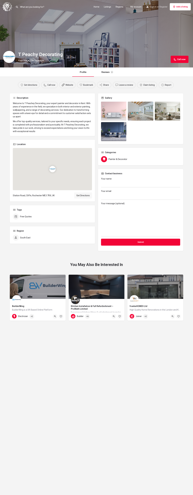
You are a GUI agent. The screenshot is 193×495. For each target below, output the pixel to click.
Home (96, 7)
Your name (106, 179)
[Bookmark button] (61, 316)
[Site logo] (7, 6)
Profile (83, 72)
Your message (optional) (113, 203)
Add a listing (182, 7)
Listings (107, 7)
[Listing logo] (9, 57)
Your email (106, 191)
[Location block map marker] (52, 169)
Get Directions (83, 195)
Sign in (153, 7)
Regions (119, 7)
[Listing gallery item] (113, 111)
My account (135, 7)
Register (164, 7)
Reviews (106, 72)
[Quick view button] (55, 316)
